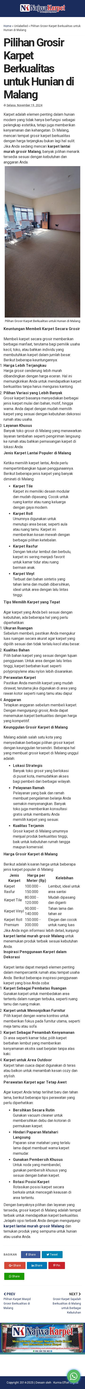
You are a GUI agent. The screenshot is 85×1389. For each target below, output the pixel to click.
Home (7, 26)
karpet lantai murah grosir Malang (34, 1226)
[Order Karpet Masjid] (42, 1353)
